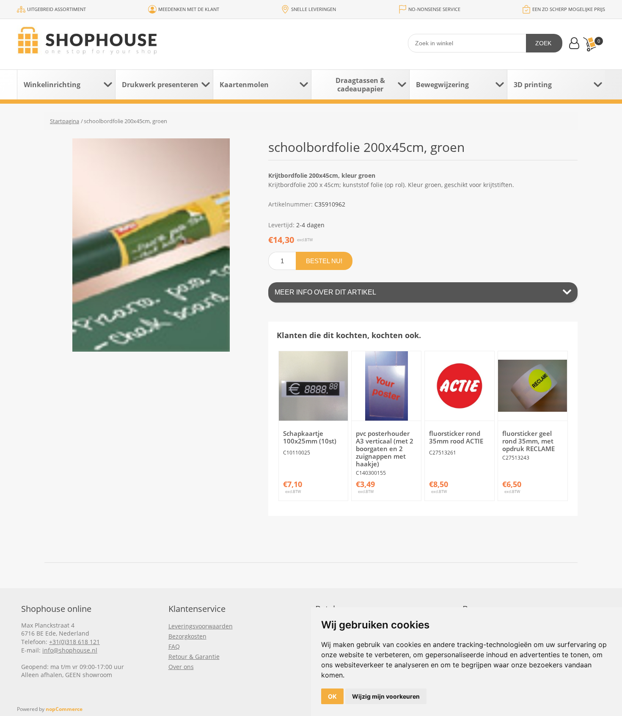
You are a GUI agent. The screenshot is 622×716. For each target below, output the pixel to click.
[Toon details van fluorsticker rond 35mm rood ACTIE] (459, 386)
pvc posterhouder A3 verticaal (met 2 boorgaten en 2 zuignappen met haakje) (384, 449)
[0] (589, 44)
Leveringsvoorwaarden (200, 626)
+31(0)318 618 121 (74, 642)
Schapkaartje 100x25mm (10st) (309, 437)
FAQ (174, 646)
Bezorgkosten (187, 636)
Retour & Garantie (194, 657)
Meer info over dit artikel (325, 292)
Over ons (181, 667)
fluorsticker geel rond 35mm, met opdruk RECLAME (528, 441)
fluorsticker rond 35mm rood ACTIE (456, 437)
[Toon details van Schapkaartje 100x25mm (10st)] (313, 386)
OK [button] (332, 696)
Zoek (543, 43)
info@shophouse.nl (69, 650)
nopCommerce (64, 709)
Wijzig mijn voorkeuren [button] (386, 696)
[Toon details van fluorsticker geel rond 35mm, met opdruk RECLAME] (532, 386)
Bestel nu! (324, 260)
